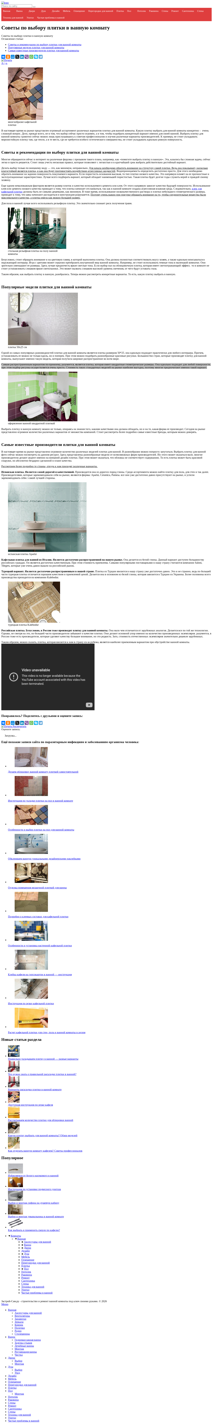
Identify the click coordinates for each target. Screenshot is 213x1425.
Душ (43, 11)
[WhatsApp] (31, 57)
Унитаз (30, 17)
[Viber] (27, 57)
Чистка (19, 1354)
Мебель (66, 11)
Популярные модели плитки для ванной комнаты (36, 47)
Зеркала (19, 1321)
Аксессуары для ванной (37, 1241)
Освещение (79, 11)
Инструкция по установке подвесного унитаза (34, 1189)
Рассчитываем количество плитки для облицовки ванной (40, 1120)
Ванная (6, 11)
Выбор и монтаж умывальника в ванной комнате (36, 1216)
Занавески (20, 1318)
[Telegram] (41, 57)
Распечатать (19, 726)
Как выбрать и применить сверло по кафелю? (34, 1230)
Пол (129, 11)
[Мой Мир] (13, 57)
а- (6, 63)
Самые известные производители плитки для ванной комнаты (43, 50)
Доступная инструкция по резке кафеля (30, 1104)
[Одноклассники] (8, 57)
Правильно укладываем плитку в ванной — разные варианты (43, 1058)
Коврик (19, 1324)
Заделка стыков (23, 1342)
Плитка (120, 11)
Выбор (18, 1360)
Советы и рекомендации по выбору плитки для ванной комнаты (44, 44)
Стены (165, 11)
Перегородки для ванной (100, 11)
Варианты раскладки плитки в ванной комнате (35, 1089)
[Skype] (36, 57)
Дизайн (56, 11)
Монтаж (19, 1348)
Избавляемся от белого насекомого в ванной (33, 1175)
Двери (32, 11)
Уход (17, 1372)
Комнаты (16, 1235)
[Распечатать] (6, 60)
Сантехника (188, 11)
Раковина (153, 11)
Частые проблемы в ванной (51, 17)
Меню (4, 1304)
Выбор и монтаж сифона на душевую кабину (33, 1202)
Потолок (141, 11)
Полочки (20, 1327)
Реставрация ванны (26, 1351)
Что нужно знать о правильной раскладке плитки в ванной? (42, 1074)
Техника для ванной (13, 17)
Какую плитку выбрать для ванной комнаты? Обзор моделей (42, 1135)
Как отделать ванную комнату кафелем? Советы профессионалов (45, 1150)
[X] (17, 57)
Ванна (19, 11)
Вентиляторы (22, 1315)
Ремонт (175, 11)
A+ (3, 63)
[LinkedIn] (22, 57)
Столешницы (22, 1333)
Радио (18, 1330)
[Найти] (34, 6)
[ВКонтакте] (3, 57)
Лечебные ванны (24, 1345)
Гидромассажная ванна (28, 1339)
